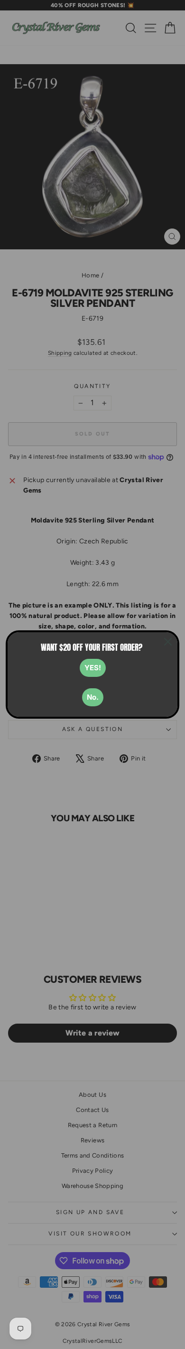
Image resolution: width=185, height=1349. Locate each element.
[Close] (168, 641)
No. (93, 697)
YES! (92, 667)
